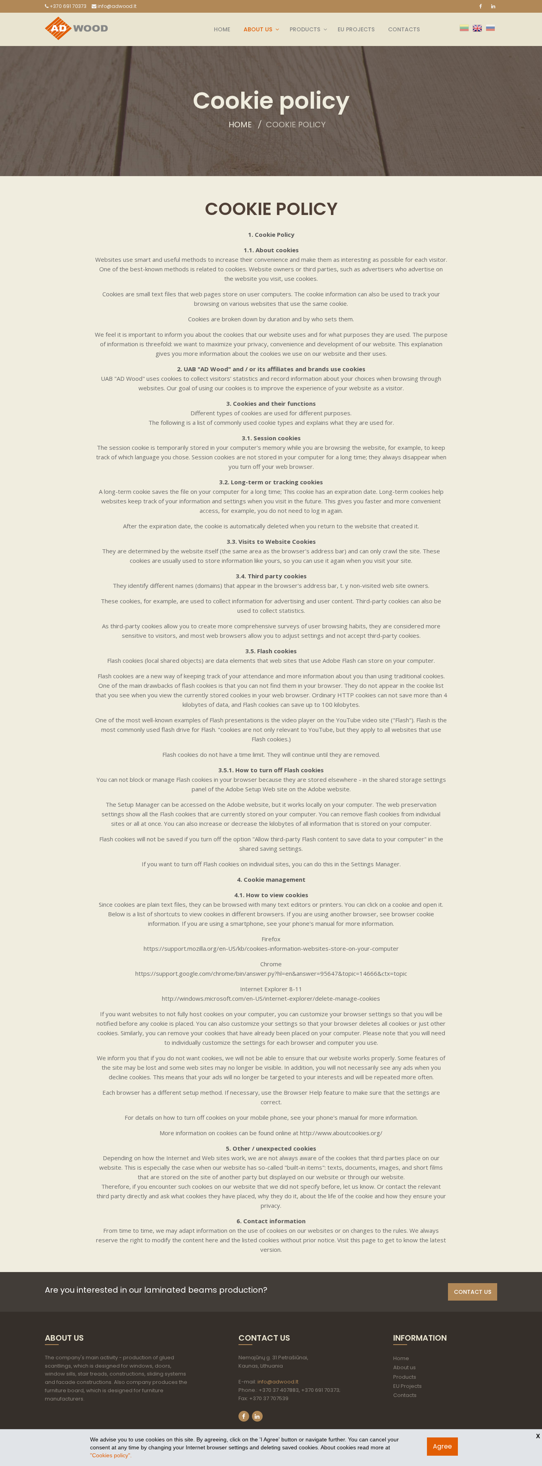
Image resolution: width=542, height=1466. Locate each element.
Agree (442, 1446)
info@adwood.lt (116, 6)
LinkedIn (257, 1416)
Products (305, 29)
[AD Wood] (76, 21)
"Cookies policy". (111, 1455)
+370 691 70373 (67, 6)
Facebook (243, 1416)
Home (222, 29)
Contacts (404, 29)
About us (258, 29)
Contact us (472, 1292)
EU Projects (356, 29)
